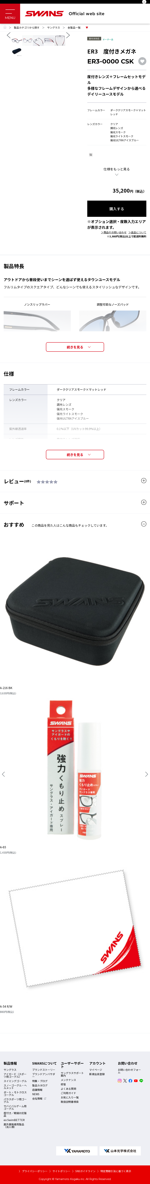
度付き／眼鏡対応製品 (15, 1114)
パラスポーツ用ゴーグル (15, 1100)
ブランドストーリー (43, 1069)
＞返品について (137, 232)
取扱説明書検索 (70, 1102)
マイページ (95, 1069)
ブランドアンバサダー (43, 1075)
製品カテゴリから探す (27, 27)
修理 (63, 1084)
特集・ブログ (40, 1081)
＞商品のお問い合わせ (114, 232)
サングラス (53, 27)
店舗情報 (37, 1090)
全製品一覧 (74, 27)
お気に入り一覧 (70, 1097)
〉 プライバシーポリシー (33, 1171)
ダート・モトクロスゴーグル (15, 1093)
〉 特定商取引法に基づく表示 (114, 1171)
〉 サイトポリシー (59, 1171)
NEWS (35, 1094)
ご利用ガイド (68, 1093)
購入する (116, 208)
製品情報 (10, 1063)
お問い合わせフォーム (129, 1071)
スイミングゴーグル (15, 1081)
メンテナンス (68, 1080)
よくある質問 (68, 1088)
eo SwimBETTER (14, 1120)
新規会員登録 (97, 1074)
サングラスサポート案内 (72, 1074)
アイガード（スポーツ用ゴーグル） (15, 1075)
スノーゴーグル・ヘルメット (15, 1087)
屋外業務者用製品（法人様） (14, 1125)
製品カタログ (40, 1085)
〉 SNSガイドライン (83, 1171)
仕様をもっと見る (117, 169)
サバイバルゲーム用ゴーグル (15, 1107)
